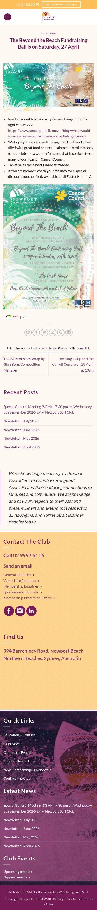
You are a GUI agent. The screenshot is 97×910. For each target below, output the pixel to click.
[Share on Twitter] (44, 332)
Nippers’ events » (16, 877)
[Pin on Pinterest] (61, 332)
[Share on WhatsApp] (28, 332)
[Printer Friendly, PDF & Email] (15, 317)
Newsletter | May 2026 (21, 438)
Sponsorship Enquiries (20, 592)
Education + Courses (19, 735)
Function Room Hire (19, 761)
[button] (27, 4)
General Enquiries (17, 574)
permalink (83, 348)
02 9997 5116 (28, 556)
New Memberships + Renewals (27, 770)
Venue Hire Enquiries (19, 580)
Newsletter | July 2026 (20, 421)
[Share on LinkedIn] (69, 332)
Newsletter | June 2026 (21, 430)
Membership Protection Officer (27, 598)
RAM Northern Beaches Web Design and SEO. (57, 892)
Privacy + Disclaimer (67, 899)
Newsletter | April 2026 (21, 447)
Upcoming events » (18, 871)
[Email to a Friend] (52, 332)
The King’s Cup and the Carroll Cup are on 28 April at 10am (73, 364)
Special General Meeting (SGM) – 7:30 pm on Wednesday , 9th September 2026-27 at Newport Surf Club (48, 409)
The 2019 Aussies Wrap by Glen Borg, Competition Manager (24, 364)
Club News (11, 743)
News (53, 33)
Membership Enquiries (21, 586)
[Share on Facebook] (36, 332)
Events (45, 33)
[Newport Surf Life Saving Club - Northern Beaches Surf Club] (48, 17)
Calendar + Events (17, 752)
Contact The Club (17, 778)
